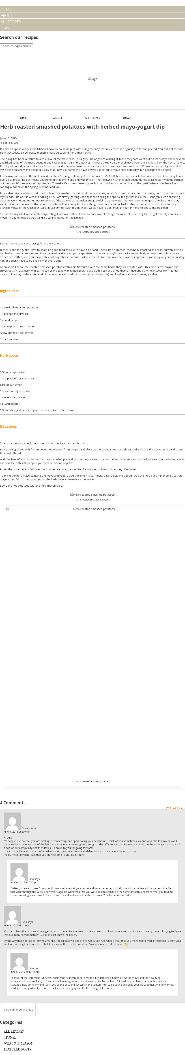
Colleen (26, 828)
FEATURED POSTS (17, 1049)
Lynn (24, 922)
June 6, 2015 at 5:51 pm (24, 882)
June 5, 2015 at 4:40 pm (17, 925)
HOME (6, 9)
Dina (16, 142)
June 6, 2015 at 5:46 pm (17, 831)
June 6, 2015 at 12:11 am (25, 972)
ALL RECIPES (11, 21)
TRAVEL (7, 28)
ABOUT (7, 15)
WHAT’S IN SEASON (18, 1043)
